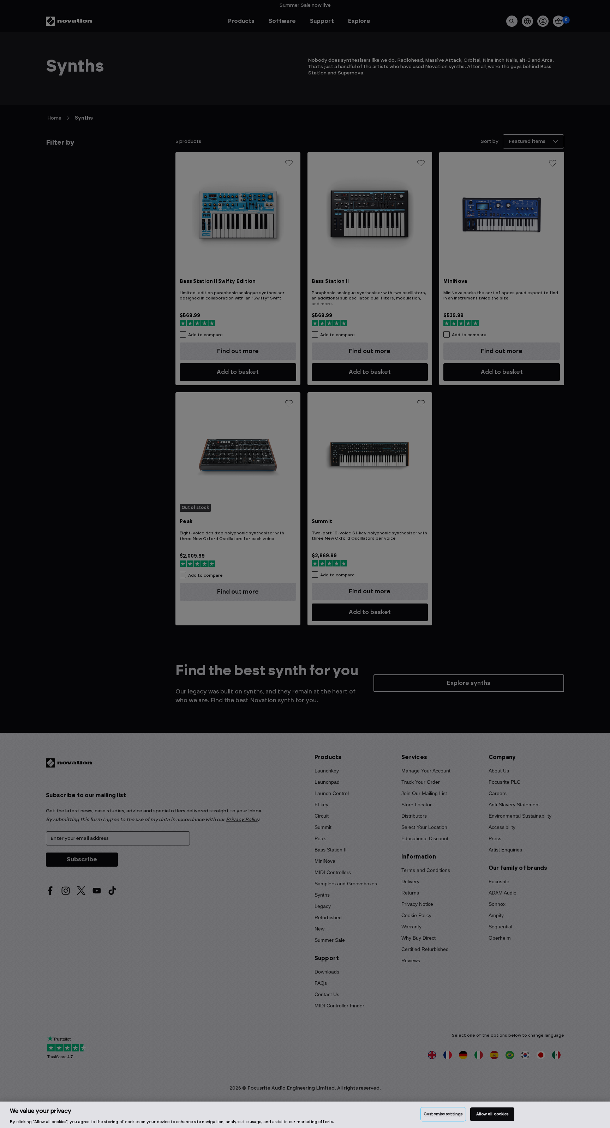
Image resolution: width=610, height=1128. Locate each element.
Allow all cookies (492, 1114)
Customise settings (443, 1114)
